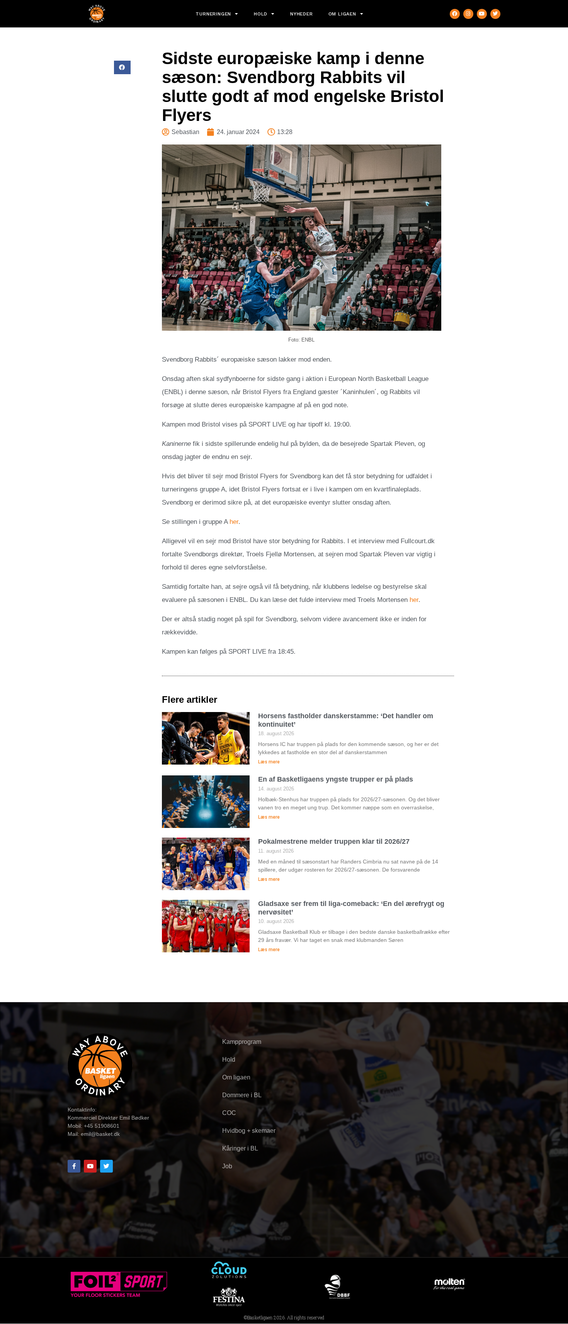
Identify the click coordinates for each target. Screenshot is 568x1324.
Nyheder (301, 14)
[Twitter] (495, 14)
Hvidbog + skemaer (248, 1130)
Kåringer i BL (240, 1148)
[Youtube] (482, 14)
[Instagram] (468, 14)
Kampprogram (241, 1041)
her (234, 521)
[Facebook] (455, 14)
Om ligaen (342, 14)
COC (229, 1113)
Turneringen (213, 14)
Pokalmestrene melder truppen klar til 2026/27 (334, 841)
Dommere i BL (242, 1095)
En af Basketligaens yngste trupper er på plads (335, 779)
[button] (122, 67)
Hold (260, 14)
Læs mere (269, 762)
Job (227, 1166)
